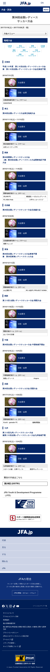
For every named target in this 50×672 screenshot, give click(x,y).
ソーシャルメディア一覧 (40, 606)
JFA (3, 568)
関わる (5, 561)
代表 (4, 540)
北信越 (43, 46)
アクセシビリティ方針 (10, 616)
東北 (21, 46)
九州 (32, 55)
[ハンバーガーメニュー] (4, 3)
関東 (32, 46)
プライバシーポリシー (10, 632)
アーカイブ (7, 639)
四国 (20, 55)
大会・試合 (6, 9)
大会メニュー (9, 33)
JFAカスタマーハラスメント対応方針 (16, 636)
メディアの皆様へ (9, 643)
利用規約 (6, 620)
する (4, 554)
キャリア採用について (10, 646)
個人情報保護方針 (9, 623)
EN (42, 3)
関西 (24, 51)
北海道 (10, 46)
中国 (36, 51)
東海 (14, 51)
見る (4, 547)
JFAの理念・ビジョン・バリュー (25, 593)
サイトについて (8, 613)
